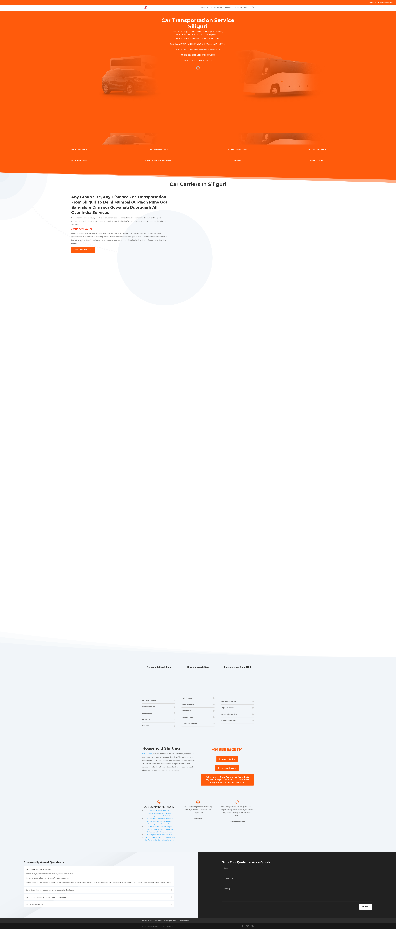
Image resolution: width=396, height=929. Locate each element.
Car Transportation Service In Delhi (159, 824)
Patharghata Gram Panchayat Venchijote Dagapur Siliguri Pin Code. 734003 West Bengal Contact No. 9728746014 (227, 780)
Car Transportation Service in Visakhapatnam (160, 837)
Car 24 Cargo (182, 31)
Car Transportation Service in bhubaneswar (159, 840)
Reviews (228, 7)
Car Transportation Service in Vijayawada (159, 835)
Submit (366, 907)
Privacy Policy (147, 921)
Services (203, 7)
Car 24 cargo (147, 754)
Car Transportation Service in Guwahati (160, 829)
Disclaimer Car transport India (166, 921)
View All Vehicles (83, 250)
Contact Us (238, 7)
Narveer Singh (167, 926)
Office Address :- (227, 768)
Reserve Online (227, 759)
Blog (246, 7)
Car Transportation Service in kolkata (159, 821)
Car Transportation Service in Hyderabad (159, 818)
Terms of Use (184, 921)
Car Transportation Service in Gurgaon (159, 827)
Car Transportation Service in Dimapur (159, 832)
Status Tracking (217, 7)
